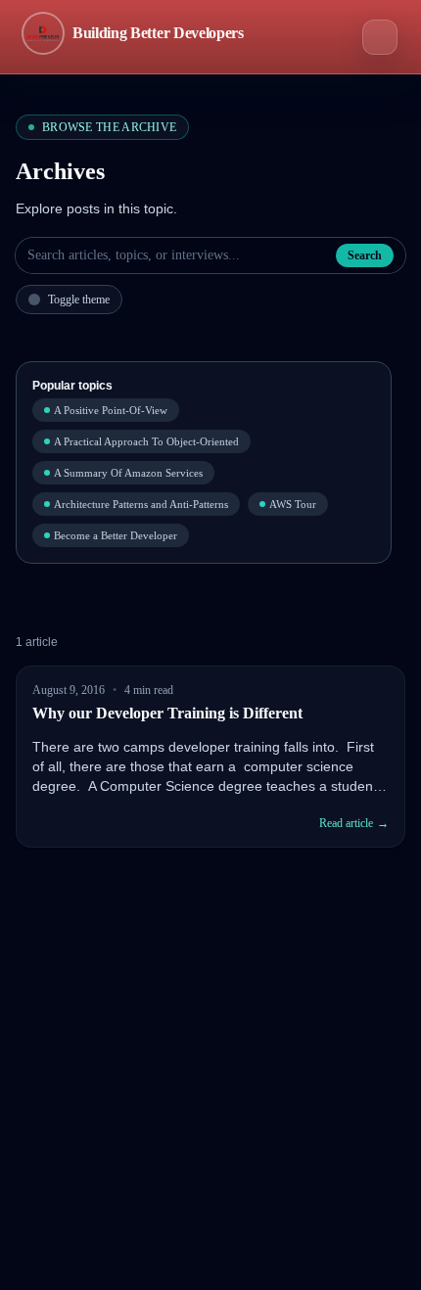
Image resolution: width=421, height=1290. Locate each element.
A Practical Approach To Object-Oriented (146, 441)
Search (365, 255)
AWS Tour (292, 504)
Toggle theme (79, 299)
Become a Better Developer (115, 535)
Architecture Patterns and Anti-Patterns (141, 504)
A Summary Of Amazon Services (128, 473)
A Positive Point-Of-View (110, 410)
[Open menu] (380, 37)
